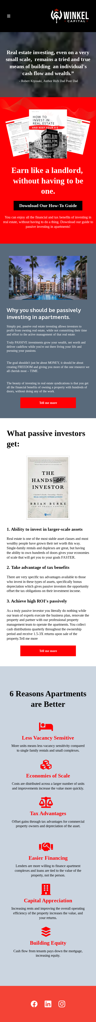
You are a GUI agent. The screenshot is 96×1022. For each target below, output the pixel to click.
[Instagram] (62, 1004)
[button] (8, 16)
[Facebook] (34, 1004)
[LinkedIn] (48, 1004)
